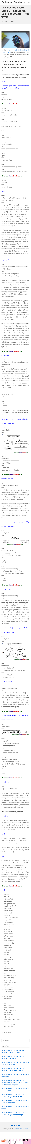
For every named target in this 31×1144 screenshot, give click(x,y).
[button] (15, 1141)
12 (9, 1142)
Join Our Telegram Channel (19, 1142)
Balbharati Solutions (21, 1129)
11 (27, 1140)
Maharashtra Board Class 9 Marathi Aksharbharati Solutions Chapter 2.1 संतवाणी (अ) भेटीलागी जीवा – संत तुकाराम (15, 1082)
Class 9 (9, 1032)
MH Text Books (12, 1142)
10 (24, 1140)
